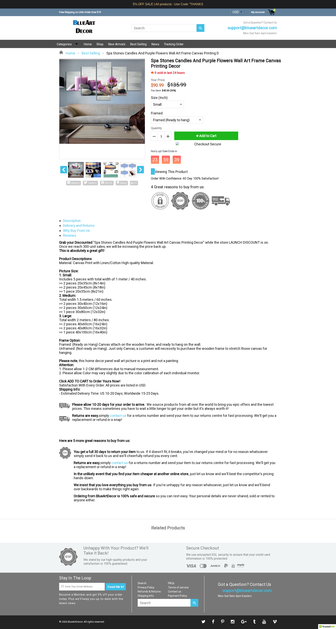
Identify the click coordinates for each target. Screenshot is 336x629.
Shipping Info (146, 595)
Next (140, 169)
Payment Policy (177, 595)
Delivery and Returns (79, 225)
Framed (157, 113)
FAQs (171, 583)
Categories (64, 44)
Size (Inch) (159, 98)
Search (142, 583)
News (155, 44)
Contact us (174, 591)
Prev (63, 169)
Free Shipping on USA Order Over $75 (80, 12)
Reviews (69, 235)
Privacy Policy (146, 587)
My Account (258, 12)
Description (72, 221)
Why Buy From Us (76, 231)
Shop (99, 44)
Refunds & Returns (149, 591)
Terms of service (178, 587)
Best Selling (138, 44)
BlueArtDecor (75, 621)
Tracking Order (174, 44)
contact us (118, 416)
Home (88, 44)
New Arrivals (116, 44)
